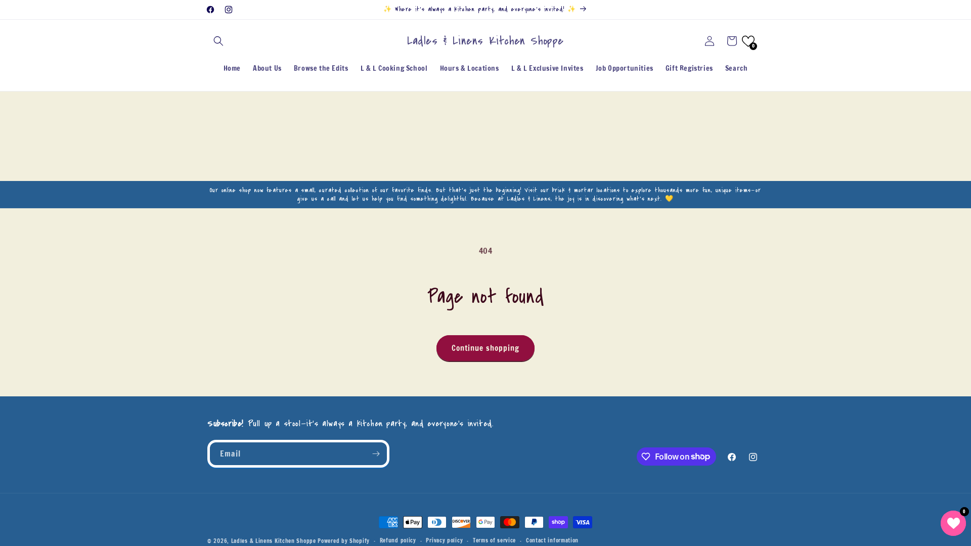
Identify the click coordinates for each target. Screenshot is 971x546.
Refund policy (398, 540)
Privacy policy (444, 540)
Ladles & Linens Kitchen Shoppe (273, 541)
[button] (218, 41)
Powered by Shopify (344, 541)
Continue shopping (485, 348)
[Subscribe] (376, 454)
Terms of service (494, 540)
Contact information (552, 540)
